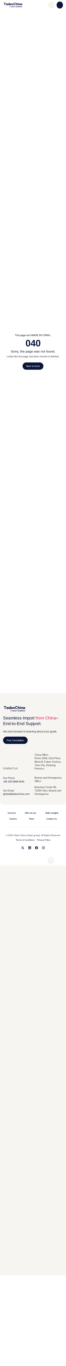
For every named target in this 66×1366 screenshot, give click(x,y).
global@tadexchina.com (16, 794)
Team (31, 818)
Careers (13, 818)
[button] (60, 5)
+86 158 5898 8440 (13, 781)
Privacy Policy (43, 840)
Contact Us (51, 818)
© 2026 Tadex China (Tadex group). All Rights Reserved (33, 835)
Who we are (30, 813)
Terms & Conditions (25, 840)
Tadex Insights (51, 813)
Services (12, 813)
